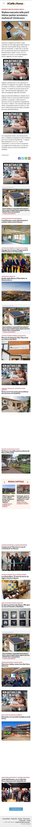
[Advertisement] (16, 431)
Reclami (20, 818)
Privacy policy (26, 818)
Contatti (28, 820)
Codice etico (14, 818)
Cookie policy (22, 820)
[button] (4, 482)
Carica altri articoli (16, 809)
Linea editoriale (6, 818)
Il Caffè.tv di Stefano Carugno (22, 822)
